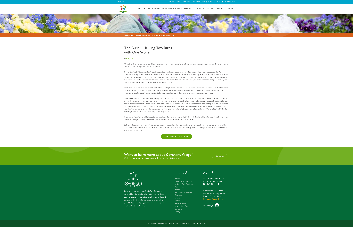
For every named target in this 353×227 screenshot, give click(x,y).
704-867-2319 (230, 2)
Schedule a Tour (199, 2)
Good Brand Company (197, 223)
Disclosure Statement (213, 191)
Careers (210, 2)
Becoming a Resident (215, 9)
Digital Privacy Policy (213, 196)
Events (171, 2)
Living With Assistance (172, 9)
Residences (188, 9)
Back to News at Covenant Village (176, 136)
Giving (217, 2)
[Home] (139, 8)
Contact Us (220, 156)
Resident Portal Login (213, 199)
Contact (231, 9)
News (178, 2)
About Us (200, 9)
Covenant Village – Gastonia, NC (123, 9)
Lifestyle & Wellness (151, 9)
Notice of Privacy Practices (216, 193)
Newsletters (186, 2)
